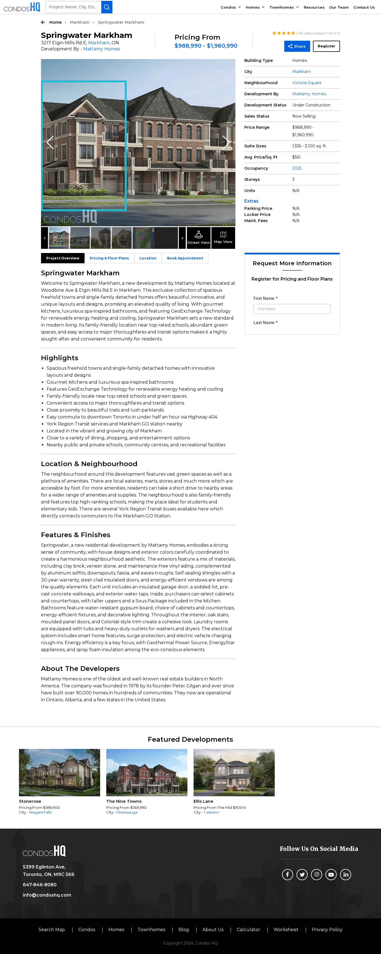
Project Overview (62, 258)
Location (147, 258)
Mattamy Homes (101, 49)
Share (300, 46)
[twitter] (302, 874)
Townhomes (281, 7)
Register (326, 46)
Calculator (248, 929)
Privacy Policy (327, 929)
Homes (253, 7)
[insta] (316, 874)
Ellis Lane (203, 801)
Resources (314, 7)
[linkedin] (345, 874)
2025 (297, 168)
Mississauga (126, 812)
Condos (228, 7)
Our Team (339, 7)
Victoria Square (307, 82)
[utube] (331, 874)
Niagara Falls (40, 812)
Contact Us (364, 7)
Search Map (51, 929)
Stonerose (30, 801)
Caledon (211, 812)
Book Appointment (185, 258)
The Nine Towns (123, 801)
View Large (227, 67)
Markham (80, 22)
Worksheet (286, 929)
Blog (184, 929)
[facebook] (287, 874)
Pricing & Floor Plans (109, 258)
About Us (212, 929)
